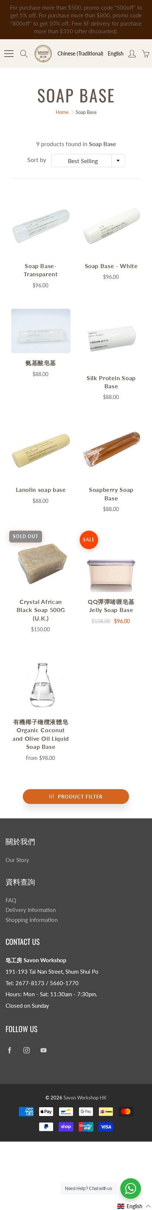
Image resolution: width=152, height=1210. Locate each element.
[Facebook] (9, 1050)
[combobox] (88, 160)
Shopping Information (32, 920)
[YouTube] (43, 1050)
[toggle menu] (8, 53)
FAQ (11, 900)
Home (62, 112)
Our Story (17, 860)
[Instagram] (26, 1050)
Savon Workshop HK (85, 1098)
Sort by (36, 159)
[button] (134, 1206)
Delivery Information (31, 910)
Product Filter (80, 797)
